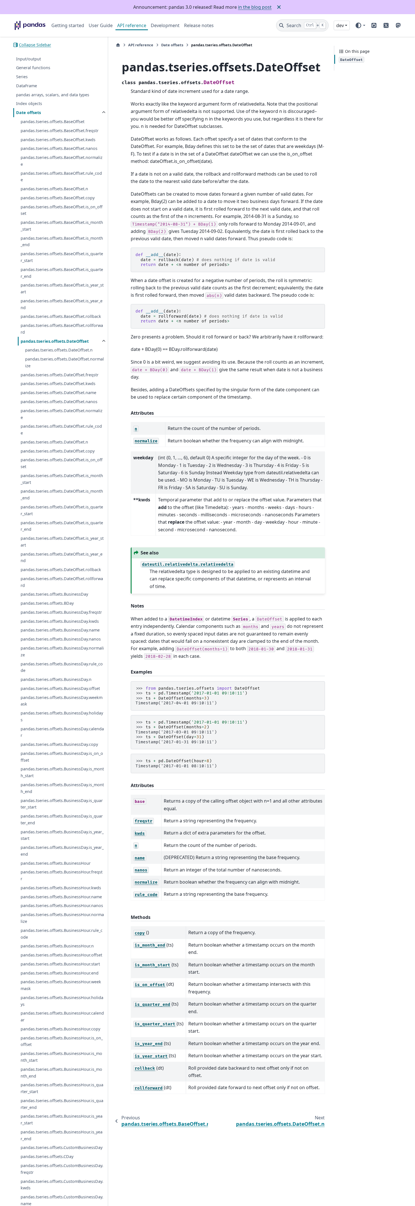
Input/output (28, 59)
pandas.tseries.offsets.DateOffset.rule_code (61, 429)
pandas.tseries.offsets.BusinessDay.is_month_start (62, 772)
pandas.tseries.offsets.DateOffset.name (58, 392)
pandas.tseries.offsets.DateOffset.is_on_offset (61, 463)
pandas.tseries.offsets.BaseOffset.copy (58, 197)
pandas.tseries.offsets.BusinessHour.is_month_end (61, 1073)
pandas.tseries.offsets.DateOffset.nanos (59, 401)
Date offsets (28, 112)
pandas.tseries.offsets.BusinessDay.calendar (62, 732)
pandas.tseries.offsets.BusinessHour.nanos (62, 905)
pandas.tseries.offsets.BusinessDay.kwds (60, 621)
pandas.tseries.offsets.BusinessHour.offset (61, 955)
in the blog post (255, 7)
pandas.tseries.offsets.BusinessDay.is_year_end (62, 851)
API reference (131, 25)
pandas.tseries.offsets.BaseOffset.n (54, 188)
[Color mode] (360, 25)
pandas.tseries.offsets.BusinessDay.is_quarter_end (62, 819)
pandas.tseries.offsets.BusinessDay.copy (59, 744)
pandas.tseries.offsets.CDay (47, 1156)
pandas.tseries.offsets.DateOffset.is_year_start (62, 542)
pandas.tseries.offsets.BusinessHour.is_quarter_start (62, 1088)
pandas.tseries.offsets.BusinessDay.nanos (61, 639)
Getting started (67, 25)
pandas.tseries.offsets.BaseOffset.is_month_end (62, 241)
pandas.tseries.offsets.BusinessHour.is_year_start (61, 1119)
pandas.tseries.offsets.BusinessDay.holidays (62, 716)
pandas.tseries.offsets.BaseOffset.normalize (61, 161)
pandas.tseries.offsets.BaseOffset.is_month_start (62, 226)
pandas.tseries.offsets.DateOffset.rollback (61, 569)
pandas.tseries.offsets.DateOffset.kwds (58, 383)
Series (22, 76)
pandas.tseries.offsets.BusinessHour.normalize (62, 918)
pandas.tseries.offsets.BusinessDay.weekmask (61, 701)
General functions (33, 67)
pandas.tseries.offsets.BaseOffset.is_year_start (62, 288)
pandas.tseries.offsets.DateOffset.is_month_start (62, 479)
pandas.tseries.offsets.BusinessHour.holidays (62, 1001)
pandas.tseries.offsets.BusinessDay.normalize (62, 651)
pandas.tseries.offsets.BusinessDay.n (56, 679)
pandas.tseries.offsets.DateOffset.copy (58, 451)
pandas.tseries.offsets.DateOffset (55, 341)
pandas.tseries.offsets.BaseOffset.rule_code (61, 177)
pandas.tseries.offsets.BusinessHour (56, 863)
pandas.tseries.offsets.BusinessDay (54, 594)
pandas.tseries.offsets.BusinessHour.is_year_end (61, 1135)
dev (340, 25)
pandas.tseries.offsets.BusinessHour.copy (60, 1029)
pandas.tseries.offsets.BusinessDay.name (60, 630)
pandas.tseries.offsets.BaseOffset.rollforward (62, 329)
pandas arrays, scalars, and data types (52, 94)
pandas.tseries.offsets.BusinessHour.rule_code (61, 934)
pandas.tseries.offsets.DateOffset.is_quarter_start (62, 510)
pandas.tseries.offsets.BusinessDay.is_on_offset (62, 757)
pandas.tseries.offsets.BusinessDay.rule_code (62, 667)
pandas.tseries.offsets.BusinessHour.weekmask (61, 985)
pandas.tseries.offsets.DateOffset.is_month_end (62, 494)
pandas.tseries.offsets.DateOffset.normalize (64, 362)
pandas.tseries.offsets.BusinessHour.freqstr (61, 875)
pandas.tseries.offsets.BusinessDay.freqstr (61, 612)
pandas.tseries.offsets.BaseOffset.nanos (59, 148)
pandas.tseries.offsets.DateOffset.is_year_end (61, 557)
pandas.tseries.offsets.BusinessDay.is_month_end (62, 788)
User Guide (101, 25)
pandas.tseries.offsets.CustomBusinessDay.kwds (62, 1185)
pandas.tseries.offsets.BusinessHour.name (61, 896)
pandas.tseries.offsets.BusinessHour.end (60, 973)
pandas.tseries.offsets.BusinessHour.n (57, 946)
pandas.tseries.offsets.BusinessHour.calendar (62, 1016)
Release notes (199, 25)
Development (165, 25)
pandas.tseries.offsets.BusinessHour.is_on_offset (62, 1041)
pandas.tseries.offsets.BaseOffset (52, 121)
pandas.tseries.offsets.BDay (47, 603)
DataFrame (26, 85)
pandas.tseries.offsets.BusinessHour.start (60, 964)
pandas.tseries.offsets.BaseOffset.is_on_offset (61, 210)
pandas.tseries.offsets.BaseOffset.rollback (61, 316)
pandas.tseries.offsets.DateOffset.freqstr (60, 374)
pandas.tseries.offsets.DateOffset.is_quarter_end (62, 526)
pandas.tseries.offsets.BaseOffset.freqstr (60, 130)
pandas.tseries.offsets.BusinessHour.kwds (61, 887)
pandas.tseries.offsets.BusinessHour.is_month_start (61, 1057)
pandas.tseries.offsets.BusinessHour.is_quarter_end (62, 1104)
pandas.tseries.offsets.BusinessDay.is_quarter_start (62, 804)
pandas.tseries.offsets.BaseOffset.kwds (58, 139)
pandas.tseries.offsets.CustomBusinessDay (61, 1147)
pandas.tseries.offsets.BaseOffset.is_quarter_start (62, 257)
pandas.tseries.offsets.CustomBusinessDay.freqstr (62, 1169)
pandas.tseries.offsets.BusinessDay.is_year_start (62, 835)
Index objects (29, 103)
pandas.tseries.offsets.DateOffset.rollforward (62, 582)
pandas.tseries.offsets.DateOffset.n (59, 350)
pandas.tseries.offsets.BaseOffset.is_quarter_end (62, 273)
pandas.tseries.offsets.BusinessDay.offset (60, 688)
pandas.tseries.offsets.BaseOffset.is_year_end (61, 304)
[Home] (118, 45)
